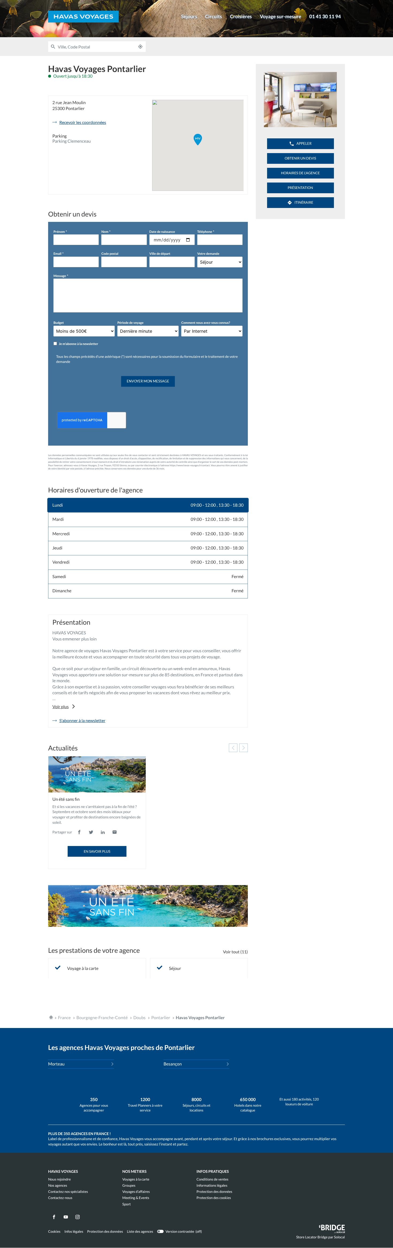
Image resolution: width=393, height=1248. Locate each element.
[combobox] (96, 46)
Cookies (54, 1231)
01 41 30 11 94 (325, 16)
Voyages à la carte (135, 1179)
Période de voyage (130, 323)
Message (59, 276)
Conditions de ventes (212, 1179)
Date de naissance (162, 232)
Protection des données (214, 1192)
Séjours (189, 16)
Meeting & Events (135, 1198)
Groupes (129, 1185)
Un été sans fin (66, 799)
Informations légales (211, 1185)
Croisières (241, 16)
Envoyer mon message (148, 381)
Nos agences (57, 1185)
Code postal (109, 254)
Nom (104, 232)
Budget (58, 323)
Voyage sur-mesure (280, 16)
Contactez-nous (60, 1198)
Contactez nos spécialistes (68, 1192)
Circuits (213, 16)
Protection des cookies (213, 1198)
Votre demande (208, 254)
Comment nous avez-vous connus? (205, 323)
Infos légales (73, 1231)
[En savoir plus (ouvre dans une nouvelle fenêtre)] (148, 906)
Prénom (59, 232)
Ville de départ (159, 254)
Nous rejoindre (59, 1179)
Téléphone (204, 232)
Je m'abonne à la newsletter (78, 344)
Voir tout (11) (235, 951)
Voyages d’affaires (136, 1192)
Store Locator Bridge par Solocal (320, 1238)
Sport (126, 1204)
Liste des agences (140, 1231)
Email (57, 254)
